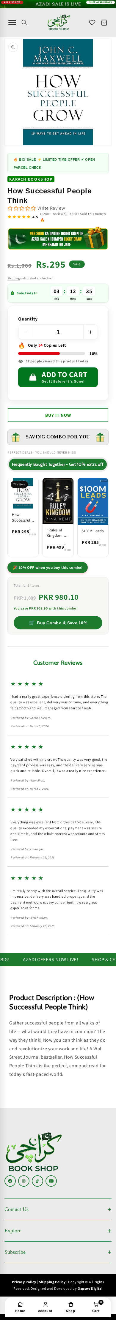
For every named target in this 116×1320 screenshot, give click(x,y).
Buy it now (58, 415)
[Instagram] (23, 1181)
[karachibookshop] (59, 22)
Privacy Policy (24, 1282)
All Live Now (12, 2)
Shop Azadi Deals (100, 2)
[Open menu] (12, 22)
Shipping (13, 278)
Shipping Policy (52, 1282)
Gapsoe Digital (90, 1288)
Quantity (28, 319)
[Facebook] (10, 1181)
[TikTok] (37, 1181)
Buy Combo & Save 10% (58, 622)
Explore (12, 1231)
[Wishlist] (92, 22)
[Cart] (104, 22)
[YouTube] (51, 1181)
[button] (24, 22)
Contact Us (16, 1209)
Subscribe (15, 1252)
